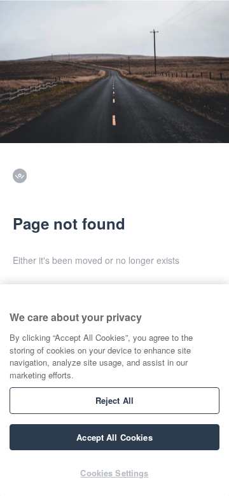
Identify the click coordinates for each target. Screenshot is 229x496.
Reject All (114, 400)
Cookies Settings (114, 473)
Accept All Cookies (114, 437)
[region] (114, 390)
